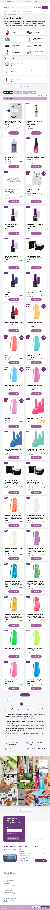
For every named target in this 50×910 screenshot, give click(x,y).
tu (21, 907)
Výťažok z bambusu (7, 883)
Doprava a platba (10, 1)
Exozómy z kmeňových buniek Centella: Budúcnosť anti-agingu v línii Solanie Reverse (9, 873)
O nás (4, 1)
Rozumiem (44, 907)
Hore (8, 699)
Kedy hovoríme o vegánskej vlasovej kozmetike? (8, 881)
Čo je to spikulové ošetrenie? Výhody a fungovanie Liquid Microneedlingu (8, 869)
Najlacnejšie (18, 92)
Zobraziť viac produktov (25, 86)
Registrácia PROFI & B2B (23, 860)
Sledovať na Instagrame (26, 809)
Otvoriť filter (8, 98)
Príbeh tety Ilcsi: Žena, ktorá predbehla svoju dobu (8, 890)
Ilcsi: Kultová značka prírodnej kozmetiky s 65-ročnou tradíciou (9, 886)
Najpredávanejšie (8, 92)
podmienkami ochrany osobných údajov (14, 834)
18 (29, 704)
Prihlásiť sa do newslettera (13, 838)
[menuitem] (7, 11)
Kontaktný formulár (40, 860)
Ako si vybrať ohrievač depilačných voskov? (9, 901)
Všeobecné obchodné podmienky (25, 853)
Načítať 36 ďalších (25, 694)
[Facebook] (35, 856)
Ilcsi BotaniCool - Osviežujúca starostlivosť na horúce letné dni (9, 898)
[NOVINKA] (36, 111)
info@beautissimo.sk (41, 849)
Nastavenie (3, 908)
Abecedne (33, 92)
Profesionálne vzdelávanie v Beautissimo (8, 877)
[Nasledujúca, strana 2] (25, 704)
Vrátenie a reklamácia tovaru (24, 855)
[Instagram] (38, 856)
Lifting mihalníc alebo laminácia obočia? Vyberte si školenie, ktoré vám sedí (9, 893)
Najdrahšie (26, 92)
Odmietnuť (36, 907)
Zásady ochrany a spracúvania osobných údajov (25, 858)
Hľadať (30, 7)
